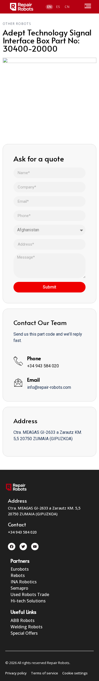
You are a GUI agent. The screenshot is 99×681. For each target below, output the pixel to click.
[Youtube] (35, 546)
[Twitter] (23, 546)
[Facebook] (11, 546)
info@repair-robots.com (49, 387)
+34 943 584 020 (43, 365)
